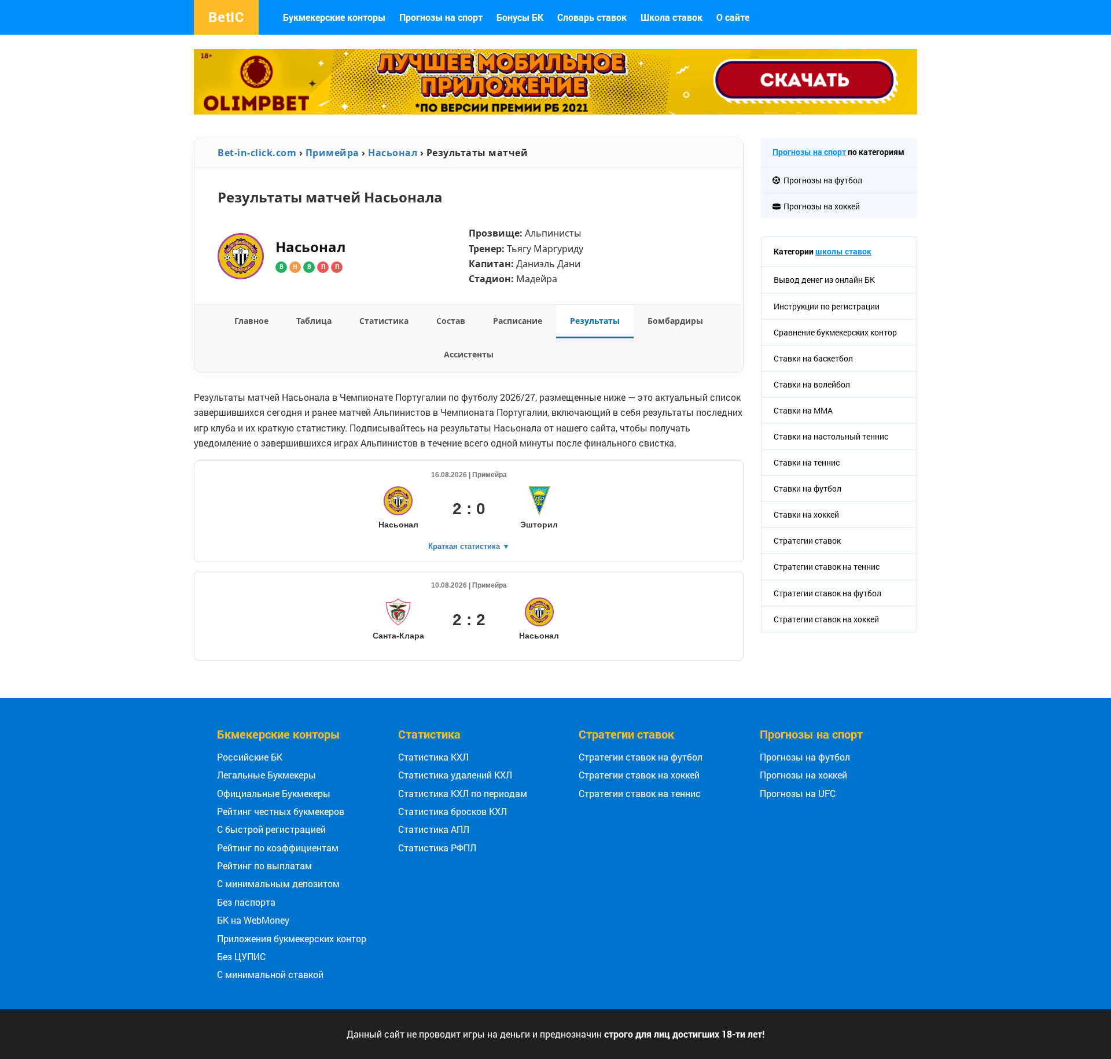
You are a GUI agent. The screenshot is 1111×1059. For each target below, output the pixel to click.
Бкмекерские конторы (278, 733)
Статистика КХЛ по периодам (462, 793)
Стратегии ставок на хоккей (639, 775)
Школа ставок (671, 17)
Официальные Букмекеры (273, 793)
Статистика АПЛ (433, 829)
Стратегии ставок (626, 733)
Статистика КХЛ (433, 757)
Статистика (384, 320)
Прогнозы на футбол (805, 757)
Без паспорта (246, 902)
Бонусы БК (519, 17)
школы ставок (843, 251)
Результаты (595, 320)
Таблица (314, 320)
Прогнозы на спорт (441, 17)
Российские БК (249, 757)
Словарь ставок (592, 17)
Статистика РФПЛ (437, 848)
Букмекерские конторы (334, 17)
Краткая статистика (469, 546)
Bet (226, 17)
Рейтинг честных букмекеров (280, 811)
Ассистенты (469, 354)
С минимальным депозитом (278, 883)
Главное (251, 320)
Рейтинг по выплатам (264, 865)
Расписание (517, 320)
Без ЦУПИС (241, 956)
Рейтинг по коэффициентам (278, 848)
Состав (450, 320)
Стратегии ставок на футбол (640, 757)
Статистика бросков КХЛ (452, 811)
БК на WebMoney (253, 920)
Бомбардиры (675, 320)
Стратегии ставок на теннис (640, 793)
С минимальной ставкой (270, 974)
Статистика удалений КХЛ (455, 775)
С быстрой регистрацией (271, 829)
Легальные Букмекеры (266, 775)
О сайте (732, 17)
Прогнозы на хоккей (803, 775)
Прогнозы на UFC (798, 793)
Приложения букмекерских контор (291, 938)
